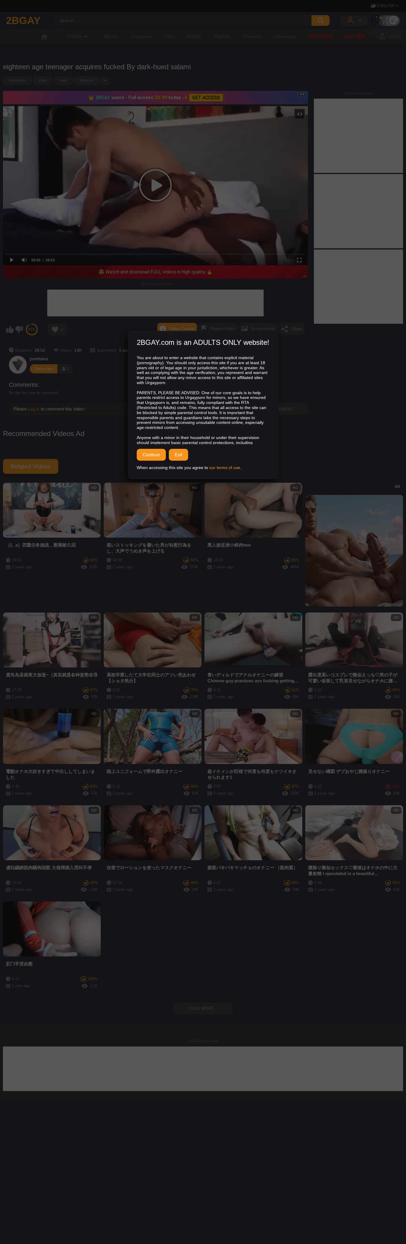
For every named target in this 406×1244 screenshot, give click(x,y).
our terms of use (224, 467)
